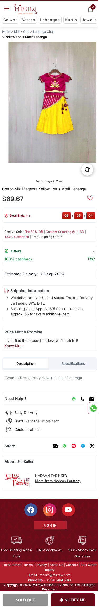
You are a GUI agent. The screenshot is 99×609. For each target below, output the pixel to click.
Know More (13, 346)
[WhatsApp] (73, 399)
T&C (91, 259)
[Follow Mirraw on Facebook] (30, 509)
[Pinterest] (73, 446)
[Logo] (25, 9)
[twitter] (92, 446)
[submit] (90, 197)
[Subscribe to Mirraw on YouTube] (67, 509)
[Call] (82, 399)
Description (25, 363)
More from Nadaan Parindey (58, 481)
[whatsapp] (64, 446)
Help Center (11, 565)
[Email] (91, 399)
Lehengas (50, 19)
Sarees (28, 19)
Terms (27, 565)
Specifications (73, 363)
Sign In (49, 525)
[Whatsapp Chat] (93, 408)
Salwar (10, 19)
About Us (56, 565)
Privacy (40, 565)
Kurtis (71, 19)
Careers (71, 565)
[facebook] (82, 446)
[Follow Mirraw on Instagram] (49, 509)
